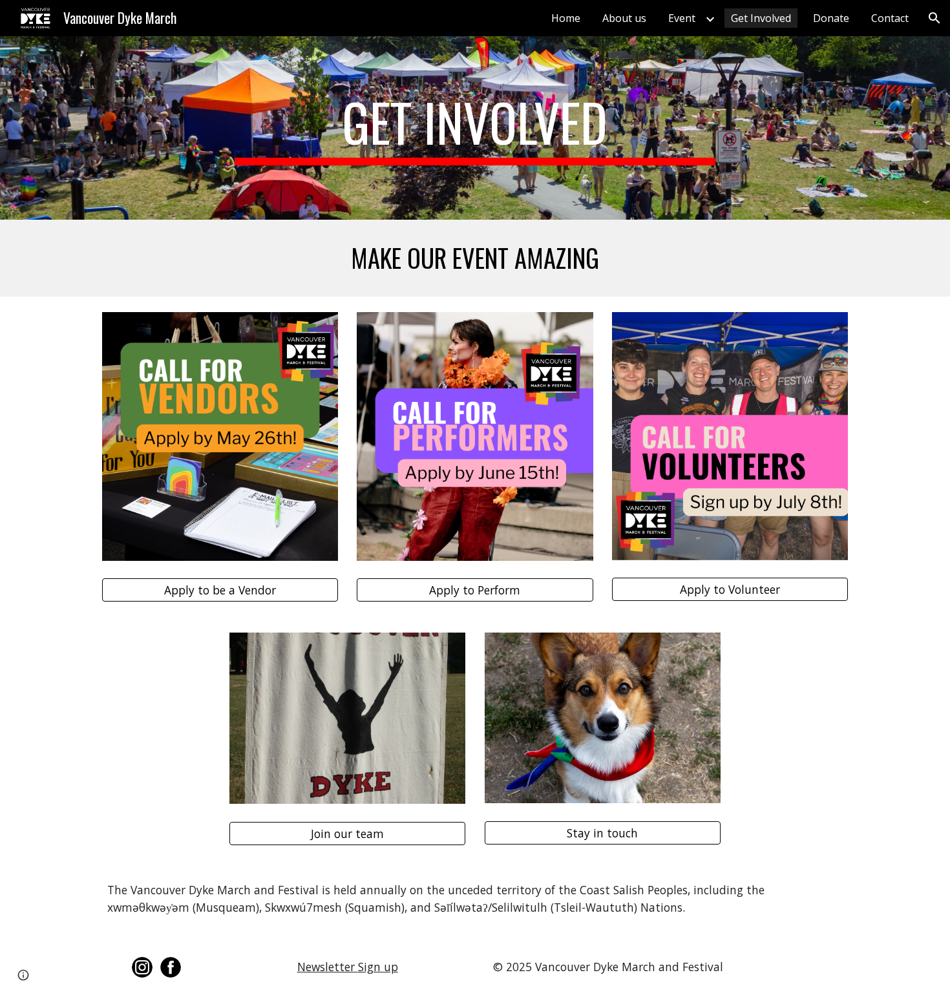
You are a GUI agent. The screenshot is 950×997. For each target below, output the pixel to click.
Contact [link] (890, 18)
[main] (475, 128)
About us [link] (624, 18)
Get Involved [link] (761, 18)
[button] (934, 18)
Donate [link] (831, 18)
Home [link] (565, 18)
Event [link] (681, 18)
